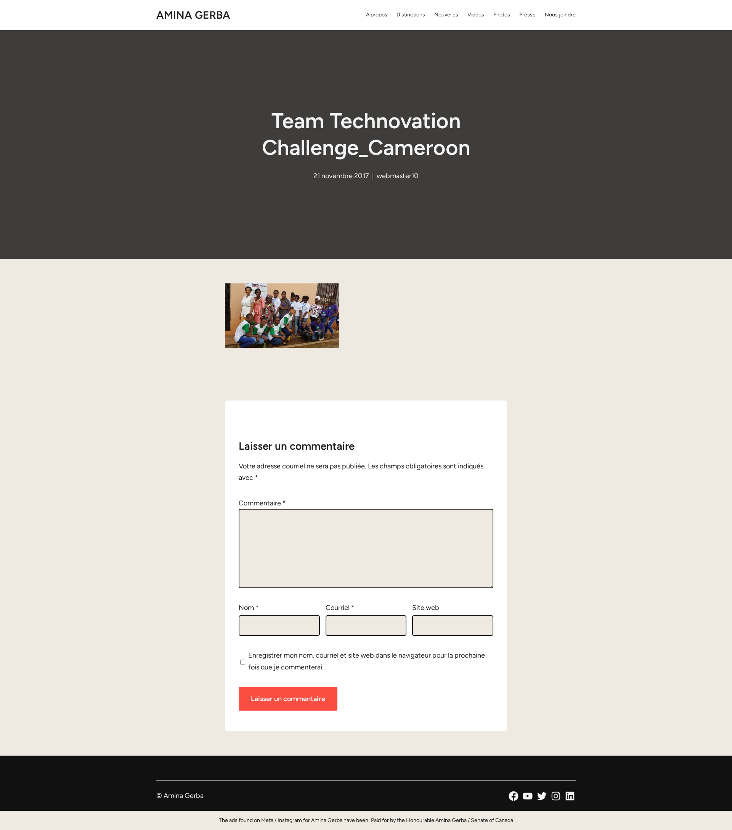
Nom (249, 607)
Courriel (340, 607)
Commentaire (262, 503)
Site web (425, 607)
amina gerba (193, 14)
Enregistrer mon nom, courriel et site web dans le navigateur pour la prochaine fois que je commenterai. (366, 661)
